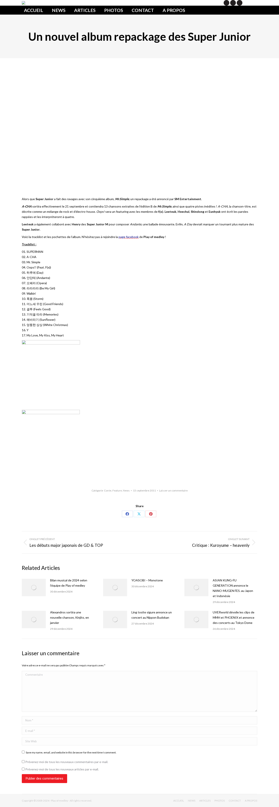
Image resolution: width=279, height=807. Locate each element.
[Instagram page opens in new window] (239, 3)
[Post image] (34, 587)
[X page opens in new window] (226, 3)
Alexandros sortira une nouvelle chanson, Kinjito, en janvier (69, 617)
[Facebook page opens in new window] (233, 3)
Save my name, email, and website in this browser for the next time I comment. (71, 752)
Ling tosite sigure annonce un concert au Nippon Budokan (151, 614)
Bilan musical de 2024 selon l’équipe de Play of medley (68, 582)
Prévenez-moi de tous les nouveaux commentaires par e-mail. (66, 762)
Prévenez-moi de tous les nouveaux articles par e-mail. (62, 769)
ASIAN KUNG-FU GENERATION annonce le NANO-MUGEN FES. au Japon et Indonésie (233, 588)
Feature (117, 490)
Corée (107, 490)
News (126, 490)
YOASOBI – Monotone (147, 580)
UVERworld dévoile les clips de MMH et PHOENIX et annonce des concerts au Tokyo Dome (233, 617)
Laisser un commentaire (173, 490)
